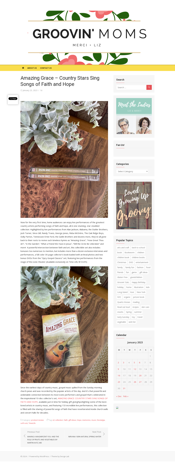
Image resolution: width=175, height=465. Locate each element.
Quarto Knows (123, 302)
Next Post (84, 434)
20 (140, 375)
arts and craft (123, 247)
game (134, 272)
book (119, 252)
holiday (120, 287)
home (129, 287)
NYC (119, 297)
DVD (131, 262)
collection (59, 420)
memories (86, 420)
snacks (120, 312)
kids (148, 287)
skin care (145, 307)
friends (120, 272)
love (132, 292)
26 (135, 382)
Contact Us (46, 68)
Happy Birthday (138, 282)
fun (127, 272)
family (120, 267)
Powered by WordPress (39, 456)
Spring (129, 312)
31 (124, 388)
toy (133, 317)
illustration (138, 287)
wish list (132, 322)
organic (127, 297)
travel (140, 317)
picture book (138, 297)
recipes (135, 307)
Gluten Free (122, 277)
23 (119, 382)
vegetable (121, 322)
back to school (138, 247)
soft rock (24, 423)
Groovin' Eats (123, 282)
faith (66, 420)
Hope (79, 420)
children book (123, 257)
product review (37, 420)
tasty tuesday (123, 317)
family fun (129, 267)
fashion (140, 267)
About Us (32, 68)
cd (53, 420)
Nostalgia (101, 420)
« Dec (119, 396)
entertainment (142, 262)
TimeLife (32, 423)
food (148, 267)
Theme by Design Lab (60, 456)
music (93, 420)
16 (119, 375)
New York (141, 292)
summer (138, 312)
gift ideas (72, 420)
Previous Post (43, 437)
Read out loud (123, 307)
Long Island (122, 292)
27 (140, 382)
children (140, 252)
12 (135, 369)
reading (136, 302)
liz (41, 90)
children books (138, 257)
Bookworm (130, 252)
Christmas (121, 262)
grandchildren (136, 277)
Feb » (125, 396)
